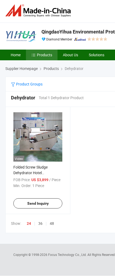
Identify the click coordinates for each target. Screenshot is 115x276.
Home (16, 54)
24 (29, 223)
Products (44, 54)
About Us (70, 54)
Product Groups (29, 84)
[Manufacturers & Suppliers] (39, 10)
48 (52, 223)
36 (40, 223)
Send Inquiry (38, 203)
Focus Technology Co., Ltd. (67, 254)
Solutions (96, 54)
